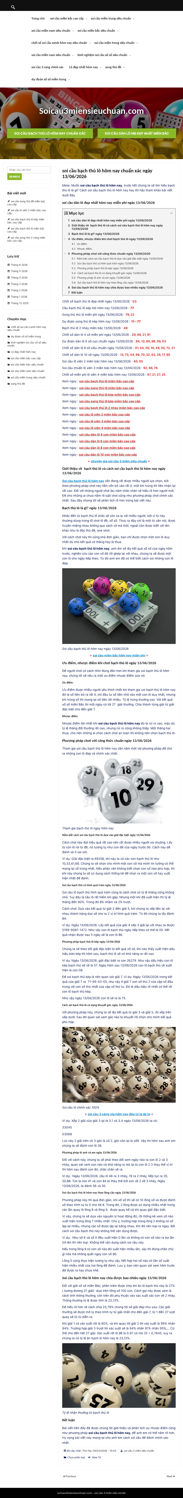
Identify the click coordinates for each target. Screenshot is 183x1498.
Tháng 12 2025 (20, 303)
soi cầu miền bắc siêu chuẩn (96, 31)
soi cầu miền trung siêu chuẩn (111, 18)
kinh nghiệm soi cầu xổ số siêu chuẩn (102, 55)
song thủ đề (113, 67)
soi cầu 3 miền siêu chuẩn (139, 1450)
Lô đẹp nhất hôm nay (83, 67)
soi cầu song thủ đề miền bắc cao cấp (26, 203)
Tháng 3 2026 (19, 283)
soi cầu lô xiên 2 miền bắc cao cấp (26, 212)
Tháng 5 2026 (19, 271)
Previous (70, 1476)
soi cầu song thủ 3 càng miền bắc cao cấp (26, 239)
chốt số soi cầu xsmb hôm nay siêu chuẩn (59, 43)
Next (170, 1476)
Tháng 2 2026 (19, 290)
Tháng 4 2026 (19, 277)
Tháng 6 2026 (19, 264)
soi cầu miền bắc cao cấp (67, 18)
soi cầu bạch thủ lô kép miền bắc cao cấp (25, 221)
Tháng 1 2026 (19, 296)
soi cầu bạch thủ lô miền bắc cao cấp (25, 230)
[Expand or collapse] (171, 213)
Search (14, 176)
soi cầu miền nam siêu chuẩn (50, 31)
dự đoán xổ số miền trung (48, 79)
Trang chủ (38, 18)
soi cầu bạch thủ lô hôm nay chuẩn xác (50, 133)
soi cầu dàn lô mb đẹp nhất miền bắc (137, 133)
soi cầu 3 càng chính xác (47, 67)
